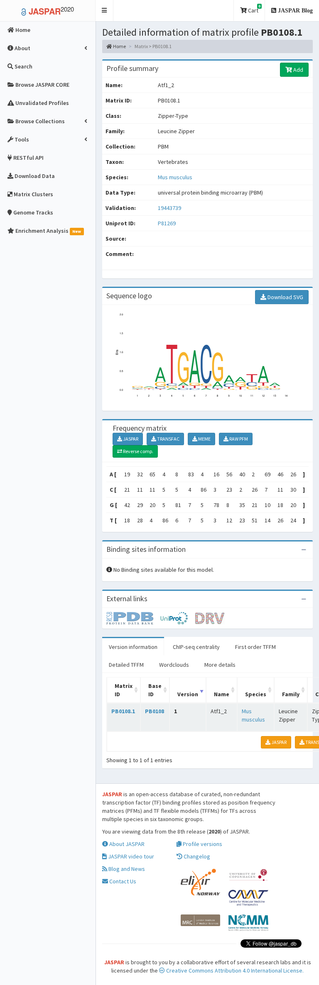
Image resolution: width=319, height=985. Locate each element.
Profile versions (202, 844)
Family (290, 694)
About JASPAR (126, 844)
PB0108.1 (123, 711)
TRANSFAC (167, 439)
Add (297, 69)
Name (221, 694)
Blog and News (126, 869)
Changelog (196, 856)
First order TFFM (255, 647)
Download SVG (284, 297)
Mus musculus (175, 177)
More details (220, 664)
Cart (253, 9)
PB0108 (154, 711)
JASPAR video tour (130, 856)
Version (187, 694)
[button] (104, 10)
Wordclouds (174, 664)
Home (119, 46)
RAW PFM (238, 439)
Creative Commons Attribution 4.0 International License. (234, 970)
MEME (204, 439)
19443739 (169, 208)
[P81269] (133, 617)
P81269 (167, 223)
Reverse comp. (137, 451)
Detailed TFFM (126, 664)
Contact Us (122, 881)
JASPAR (130, 439)
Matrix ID (124, 690)
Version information (133, 647)
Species (255, 694)
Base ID (155, 690)
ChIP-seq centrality (196, 647)
